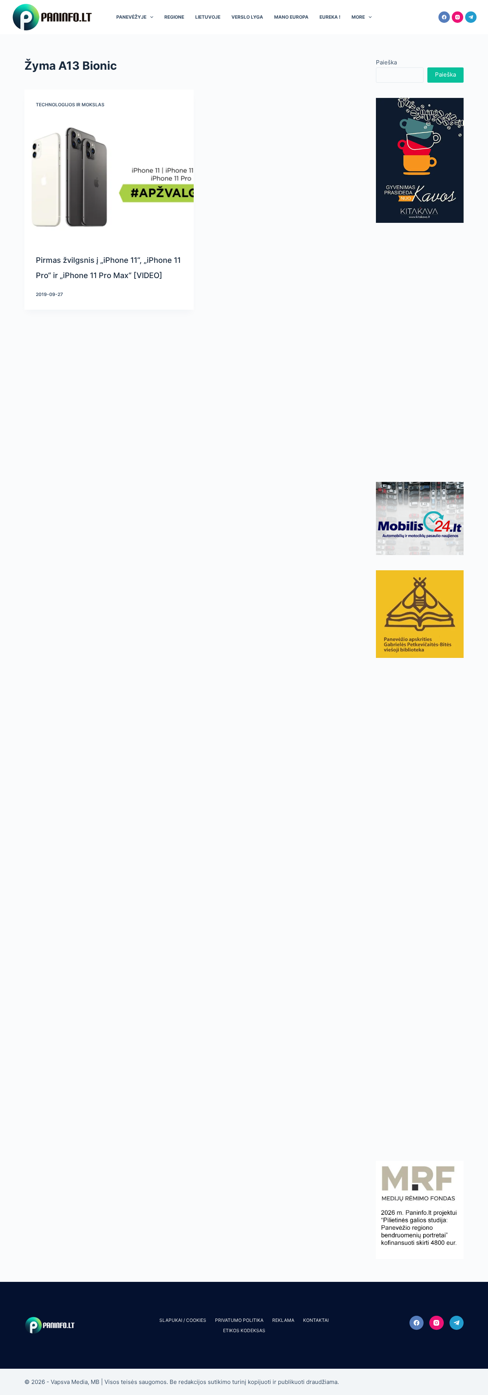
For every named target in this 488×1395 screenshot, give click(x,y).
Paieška (386, 62)
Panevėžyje (131, 17)
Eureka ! (329, 17)
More (358, 17)
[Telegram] (471, 17)
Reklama (283, 1320)
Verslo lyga (247, 17)
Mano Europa (291, 17)
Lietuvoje (207, 17)
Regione (174, 17)
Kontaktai (316, 1320)
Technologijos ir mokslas (70, 104)
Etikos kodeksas (244, 1330)
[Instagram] (457, 17)
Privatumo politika (239, 1320)
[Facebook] (444, 17)
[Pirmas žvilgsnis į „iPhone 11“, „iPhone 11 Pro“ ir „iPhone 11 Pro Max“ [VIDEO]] (109, 177)
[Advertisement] (420, 352)
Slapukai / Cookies (182, 1320)
